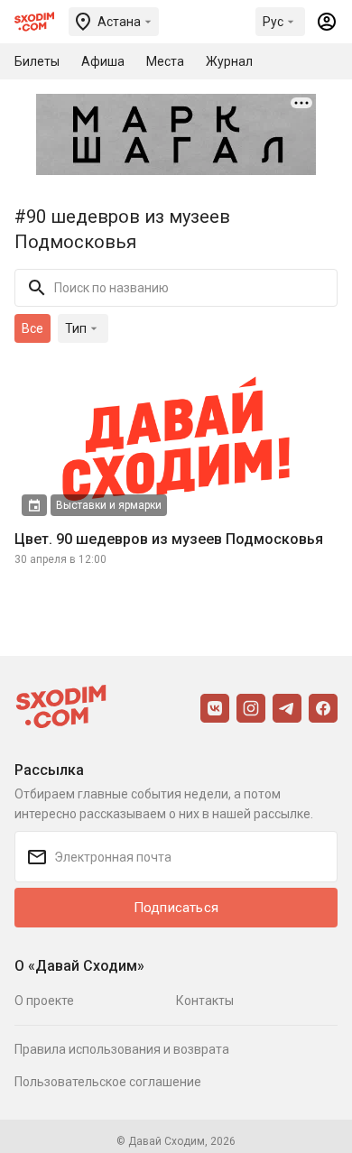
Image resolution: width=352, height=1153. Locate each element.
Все (32, 328)
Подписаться (176, 907)
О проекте (44, 1000)
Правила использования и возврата (121, 1049)
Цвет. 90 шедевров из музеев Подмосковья (168, 539)
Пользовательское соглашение (107, 1082)
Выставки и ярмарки (109, 505)
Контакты (205, 1000)
